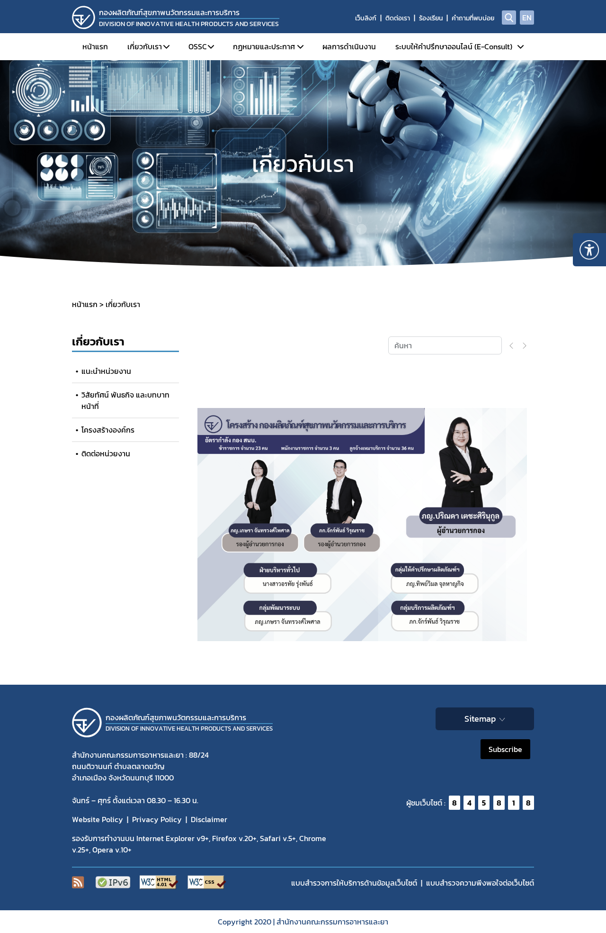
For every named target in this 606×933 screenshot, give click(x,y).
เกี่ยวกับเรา (144, 46)
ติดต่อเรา (397, 18)
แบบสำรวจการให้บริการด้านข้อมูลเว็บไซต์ (354, 882)
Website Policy (97, 819)
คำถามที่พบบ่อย (473, 18)
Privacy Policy (157, 819)
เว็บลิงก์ (365, 18)
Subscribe (505, 749)
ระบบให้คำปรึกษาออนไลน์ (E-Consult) (453, 46)
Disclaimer (209, 819)
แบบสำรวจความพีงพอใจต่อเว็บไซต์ (480, 882)
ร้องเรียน (431, 18)
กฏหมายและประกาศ (264, 46)
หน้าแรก (95, 46)
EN (527, 17)
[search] (509, 17)
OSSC (197, 46)
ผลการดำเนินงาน (349, 46)
